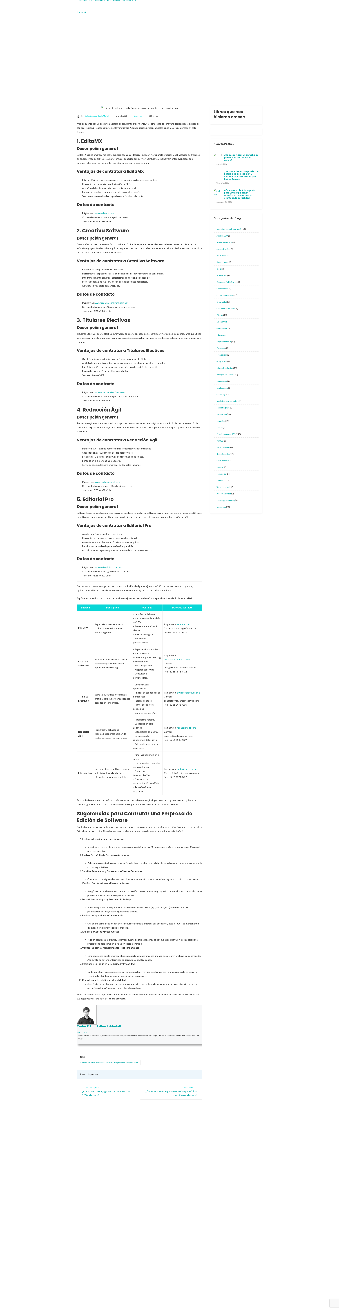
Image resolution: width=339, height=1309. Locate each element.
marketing (221, 394)
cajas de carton (202, 1269)
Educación (221, 335)
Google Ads (222, 361)
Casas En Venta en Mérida (220, 1296)
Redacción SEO (223, 447)
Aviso (176, 1168)
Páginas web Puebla (204, 1224)
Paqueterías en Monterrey (224, 1300)
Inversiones (222, 381)
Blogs (219, 269)
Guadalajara (179, 1157)
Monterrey (179, 1162)
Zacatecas (199, 1162)
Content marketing (225, 295)
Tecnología (221, 474)
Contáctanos (201, 1152)
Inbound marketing (225, 368)
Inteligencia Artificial (226, 374)
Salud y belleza (223, 460)
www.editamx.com (104, 213)
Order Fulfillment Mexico (188, 1296)
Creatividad (222, 302)
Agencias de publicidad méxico (230, 229)
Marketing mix (223, 407)
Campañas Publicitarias (227, 282)
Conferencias (222, 288)
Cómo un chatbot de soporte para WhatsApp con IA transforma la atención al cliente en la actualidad (239, 194)
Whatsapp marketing (226, 500)
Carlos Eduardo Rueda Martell (96, 116)
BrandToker (222, 275)
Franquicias (222, 355)
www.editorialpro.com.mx (108, 567)
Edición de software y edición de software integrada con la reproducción (108, 1062)
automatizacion (223, 249)
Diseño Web (222, 322)
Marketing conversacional (228, 401)
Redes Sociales (223, 454)
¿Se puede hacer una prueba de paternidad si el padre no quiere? (241, 158)
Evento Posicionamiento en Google (201, 1198)
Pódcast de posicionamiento (189, 1300)
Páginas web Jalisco (204, 1216)
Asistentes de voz (224, 242)
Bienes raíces (222, 262)
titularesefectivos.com (188, 692)
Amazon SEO (222, 236)
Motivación (222, 414)
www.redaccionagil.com (107, 481)
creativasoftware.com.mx (177, 659)
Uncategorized (223, 487)
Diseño (220, 315)
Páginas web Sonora (204, 1251)
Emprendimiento (224, 341)
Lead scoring (222, 388)
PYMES (220, 441)
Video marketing (224, 493)
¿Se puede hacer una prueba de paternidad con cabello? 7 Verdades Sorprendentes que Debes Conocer (241, 175)
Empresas (138, 116)
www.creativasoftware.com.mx (111, 302)
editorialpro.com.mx (187, 768)
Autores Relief (223, 255)
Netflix (220, 427)
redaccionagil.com (186, 727)
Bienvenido (179, 1152)
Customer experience (226, 308)
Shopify (220, 467)
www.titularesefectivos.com (109, 392)
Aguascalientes (202, 1157)
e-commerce (222, 328)
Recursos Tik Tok (182, 1194)
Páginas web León (203, 1260)
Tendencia (221, 480)
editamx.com (183, 624)
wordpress (221, 507)
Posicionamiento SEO (226, 434)
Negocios (221, 421)
